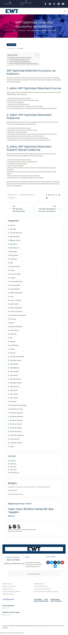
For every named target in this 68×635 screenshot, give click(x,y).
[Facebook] (45, 4)
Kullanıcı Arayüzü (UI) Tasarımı (42, 589)
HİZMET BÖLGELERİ (16, 292)
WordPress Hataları (16, 427)
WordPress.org (14, 472)
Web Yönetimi (14, 397)
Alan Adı (12, 225)
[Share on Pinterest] (59, 195)
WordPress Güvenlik (16, 424)
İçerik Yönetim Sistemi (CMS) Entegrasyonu (46, 591)
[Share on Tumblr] (54, 195)
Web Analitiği (14, 364)
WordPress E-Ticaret (16, 409)
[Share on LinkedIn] (51, 195)
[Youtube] (63, 4)
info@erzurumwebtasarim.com (15, 494)
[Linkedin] (59, 562)
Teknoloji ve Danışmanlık (17, 356)
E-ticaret (12, 277)
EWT (22, 48)
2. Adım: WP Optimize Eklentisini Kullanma (20, 61)
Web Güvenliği (14, 371)
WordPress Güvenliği (16, 420)
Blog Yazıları (13, 251)
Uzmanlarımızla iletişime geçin (28, 529)
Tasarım (12, 349)
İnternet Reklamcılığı (16, 307)
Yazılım (12, 446)
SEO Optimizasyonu (39, 583)
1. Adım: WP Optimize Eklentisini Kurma (19, 59)
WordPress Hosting (16, 431)
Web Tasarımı (14, 394)
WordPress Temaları (16, 442)
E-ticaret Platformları (16, 281)
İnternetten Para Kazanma (18, 315)
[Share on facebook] (46, 195)
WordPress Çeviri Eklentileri (18, 405)
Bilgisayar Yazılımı (15, 240)
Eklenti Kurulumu (12, 194)
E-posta (12, 270)
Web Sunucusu (14, 386)
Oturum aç (13, 463)
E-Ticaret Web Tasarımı (40, 586)
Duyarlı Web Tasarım (8, 594)
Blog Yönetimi (14, 255)
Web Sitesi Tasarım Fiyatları (11, 612)
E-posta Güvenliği (15, 274)
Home (14, 30)
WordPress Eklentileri (16, 412)
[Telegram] (58, 4)
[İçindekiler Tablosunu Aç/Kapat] (36, 55)
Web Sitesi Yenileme (8, 589)
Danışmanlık (13, 259)
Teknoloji (12, 352)
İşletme (12, 322)
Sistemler (13, 341)
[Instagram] (54, 4)
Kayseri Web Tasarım (32, 625)
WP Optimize (11, 197)
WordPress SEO (15, 439)
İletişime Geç (11, 516)
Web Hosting (14, 375)
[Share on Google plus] (56, 195)
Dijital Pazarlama (15, 266)
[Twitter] (50, 4)
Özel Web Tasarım (7, 583)
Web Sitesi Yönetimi (16, 382)
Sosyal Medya (14, 345)
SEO (11, 337)
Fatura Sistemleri (15, 285)
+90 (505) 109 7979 (12, 490)
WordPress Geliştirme (16, 416)
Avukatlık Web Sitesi (16, 232)
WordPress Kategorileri (17, 435)
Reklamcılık (13, 334)
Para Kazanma (14, 330)
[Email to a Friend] (47, 198)
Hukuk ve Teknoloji (15, 300)
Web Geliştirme (14, 367)
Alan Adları (13, 229)
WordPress (21, 30)
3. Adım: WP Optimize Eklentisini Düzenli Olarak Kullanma (23, 63)
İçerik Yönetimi (14, 304)
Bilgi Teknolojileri (15, 236)
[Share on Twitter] (49, 195)
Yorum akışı (13, 469)
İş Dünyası (13, 319)
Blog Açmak (13, 244)
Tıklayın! (21, 632)
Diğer (11, 262)
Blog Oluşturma (14, 247)
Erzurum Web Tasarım (19, 625)
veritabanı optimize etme (27, 194)
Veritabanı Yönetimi (16, 360)
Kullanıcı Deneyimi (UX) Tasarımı (11, 591)
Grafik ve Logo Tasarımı (9, 586)
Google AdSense (15, 289)
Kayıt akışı (13, 466)
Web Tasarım (14, 390)
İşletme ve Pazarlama (16, 326)
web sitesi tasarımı (15, 379)
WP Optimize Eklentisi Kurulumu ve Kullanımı (20, 57)
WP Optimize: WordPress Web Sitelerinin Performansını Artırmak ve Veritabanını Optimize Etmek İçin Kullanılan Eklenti (20, 208)
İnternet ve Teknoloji (16, 311)
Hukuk (12, 296)
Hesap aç (13, 460)
